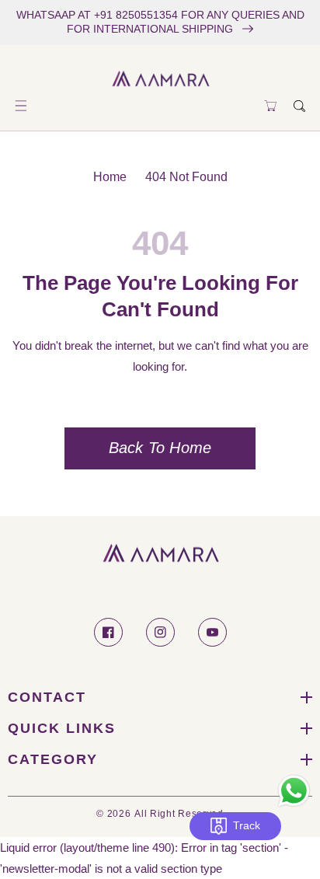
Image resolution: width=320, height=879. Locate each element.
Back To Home (160, 447)
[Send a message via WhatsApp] (294, 791)
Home (110, 176)
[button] (21, 106)
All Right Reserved (179, 813)
